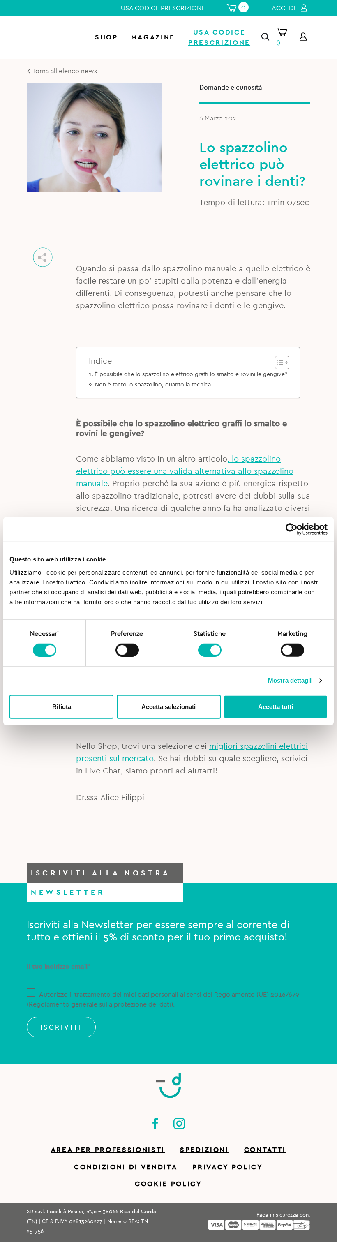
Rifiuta (61, 706)
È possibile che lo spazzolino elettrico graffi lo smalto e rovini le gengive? (191, 374)
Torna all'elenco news (64, 71)
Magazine (153, 37)
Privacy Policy (227, 1167)
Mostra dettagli (290, 680)
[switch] (127, 649)
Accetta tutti (275, 706)
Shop (106, 37)
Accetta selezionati (168, 706)
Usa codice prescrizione (163, 8)
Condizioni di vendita (125, 1167)
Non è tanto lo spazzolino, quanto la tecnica (153, 384)
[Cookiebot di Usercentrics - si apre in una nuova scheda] (292, 529)
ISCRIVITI (61, 1027)
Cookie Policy (168, 1183)
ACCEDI (284, 8)
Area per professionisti (108, 1149)
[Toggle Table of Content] (278, 362)
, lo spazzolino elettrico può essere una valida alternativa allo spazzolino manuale (184, 471)
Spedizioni (204, 1149)
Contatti (265, 1149)
